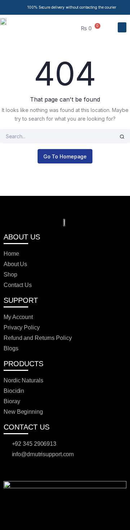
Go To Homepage (65, 156)
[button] (122, 27)
